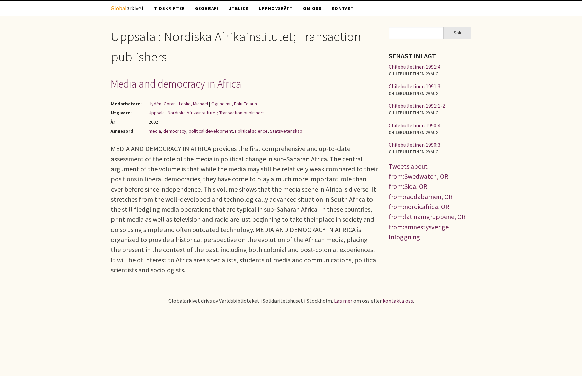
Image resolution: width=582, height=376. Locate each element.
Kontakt (343, 8)
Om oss (312, 8)
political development (211, 131)
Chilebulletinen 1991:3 (414, 86)
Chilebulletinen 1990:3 (414, 144)
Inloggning (404, 237)
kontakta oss (398, 300)
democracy (174, 131)
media (155, 131)
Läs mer (343, 300)
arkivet (127, 8)
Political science (251, 131)
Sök (457, 33)
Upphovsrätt (276, 8)
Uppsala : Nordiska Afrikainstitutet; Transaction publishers (207, 113)
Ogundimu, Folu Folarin (234, 104)
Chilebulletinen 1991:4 (414, 66)
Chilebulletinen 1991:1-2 (417, 105)
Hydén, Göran (162, 104)
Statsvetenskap (286, 131)
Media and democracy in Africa (176, 84)
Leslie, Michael (193, 104)
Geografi (206, 8)
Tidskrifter (169, 8)
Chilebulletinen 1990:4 (414, 125)
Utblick (238, 8)
